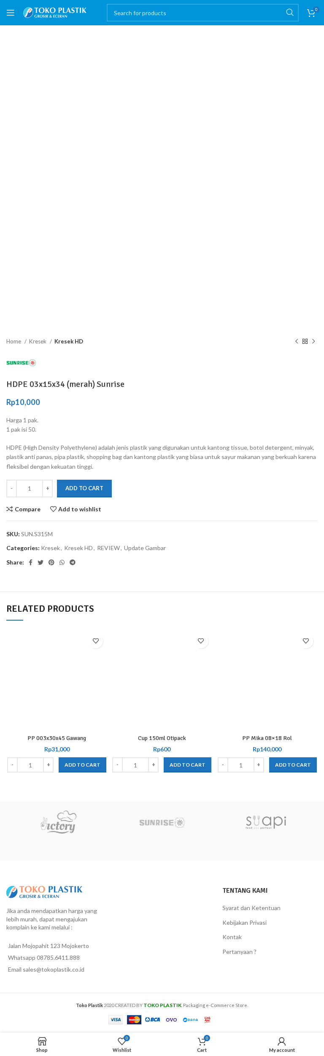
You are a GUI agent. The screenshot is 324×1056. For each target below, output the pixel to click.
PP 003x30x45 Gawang (56, 738)
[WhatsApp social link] (62, 562)
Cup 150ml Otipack (162, 738)
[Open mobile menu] (10, 12)
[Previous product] (296, 342)
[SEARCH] (290, 13)
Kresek (38, 341)
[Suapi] (266, 822)
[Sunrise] (162, 822)
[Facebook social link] (30, 562)
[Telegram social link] (72, 562)
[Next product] (313, 342)
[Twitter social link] (40, 562)
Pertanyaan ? (239, 951)
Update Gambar (145, 547)
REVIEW (108, 547)
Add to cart (84, 488)
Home (14, 341)
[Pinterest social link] (51, 562)
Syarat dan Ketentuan (251, 907)
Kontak (232, 936)
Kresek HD (68, 341)
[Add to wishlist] (95, 641)
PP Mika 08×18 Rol (267, 738)
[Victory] (58, 822)
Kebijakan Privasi (244, 922)
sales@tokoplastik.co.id (53, 969)
